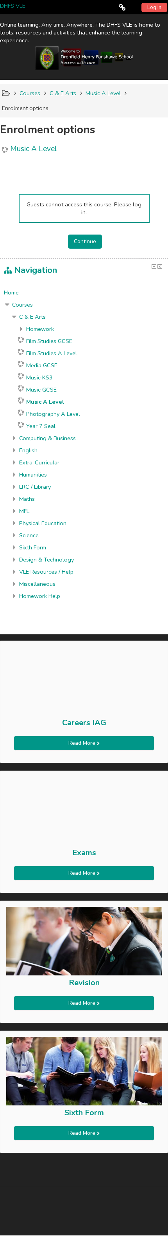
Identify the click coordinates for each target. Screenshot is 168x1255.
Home (11, 292)
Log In (154, 7)
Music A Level (33, 149)
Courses (22, 305)
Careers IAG (84, 722)
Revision (84, 982)
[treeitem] (84, 292)
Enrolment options (25, 108)
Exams (84, 852)
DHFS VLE (12, 6)
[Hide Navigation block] (154, 266)
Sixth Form (84, 1112)
